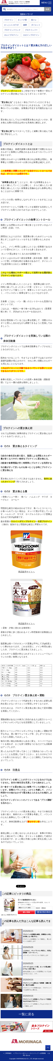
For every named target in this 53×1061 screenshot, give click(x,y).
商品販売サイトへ (26, 572)
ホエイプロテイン (11, 35)
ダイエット (35, 25)
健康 (25, 25)
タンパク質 (22, 20)
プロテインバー (31, 30)
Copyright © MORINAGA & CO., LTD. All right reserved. (26, 1058)
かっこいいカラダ (11, 25)
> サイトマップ (33, 1053)
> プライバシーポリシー (20, 1053)
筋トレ (34, 20)
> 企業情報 (42, 1053)
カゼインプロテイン (31, 35)
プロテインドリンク (12, 30)
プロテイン (8, 20)
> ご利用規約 (7, 1053)
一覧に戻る (26, 1014)
